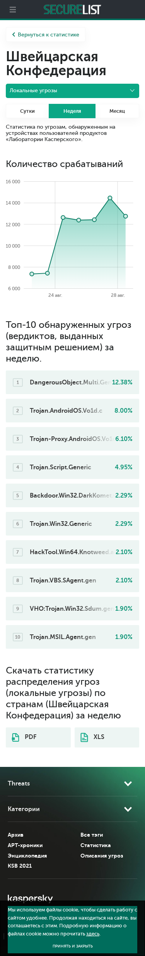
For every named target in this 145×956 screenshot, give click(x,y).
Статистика (95, 845)
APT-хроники (25, 845)
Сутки (27, 111)
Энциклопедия (27, 856)
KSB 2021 (20, 866)
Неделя (72, 111)
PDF (29, 737)
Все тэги (91, 835)
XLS (98, 737)
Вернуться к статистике (48, 35)
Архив (16, 835)
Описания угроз (101, 856)
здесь (92, 934)
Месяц (117, 111)
